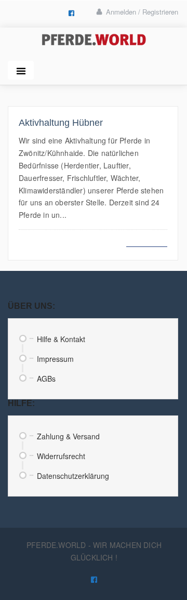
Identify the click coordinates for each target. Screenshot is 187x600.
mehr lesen (146, 241)
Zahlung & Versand (68, 436)
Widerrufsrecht (61, 456)
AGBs (46, 378)
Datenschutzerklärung (73, 475)
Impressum (55, 358)
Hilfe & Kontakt (61, 339)
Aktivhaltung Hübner (61, 123)
